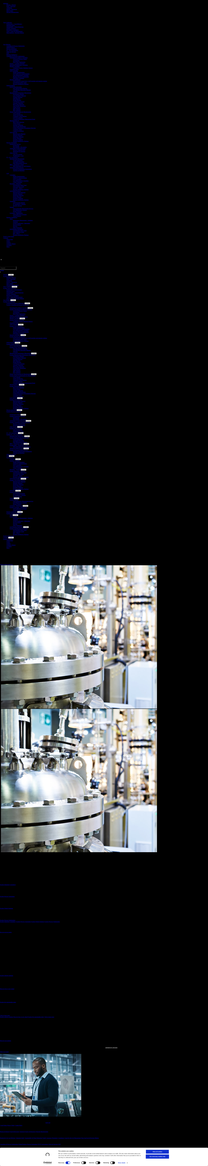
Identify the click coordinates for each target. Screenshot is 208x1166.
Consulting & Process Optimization (15, 46)
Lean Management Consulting (21, 75)
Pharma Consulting (15, 66)
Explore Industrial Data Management (19, 437)
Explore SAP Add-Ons (16, 399)
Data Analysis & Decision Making (90, 1138)
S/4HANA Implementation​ (20, 178)
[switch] (83, 1162)
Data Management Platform (20, 88)
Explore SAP (9, 457)
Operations (12, 201)
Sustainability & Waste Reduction (33, 1138)
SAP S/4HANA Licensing (20, 214)
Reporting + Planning (15, 183)
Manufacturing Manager (19, 134)
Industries (5, 3)
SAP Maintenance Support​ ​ (20, 210)
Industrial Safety (10, 25)
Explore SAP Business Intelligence (19, 528)
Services (15, 226)
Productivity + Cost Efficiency (14, 24)
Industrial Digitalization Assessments (22, 169)
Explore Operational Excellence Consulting (21, 309)
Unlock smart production (6, 564)
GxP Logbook (16, 113)
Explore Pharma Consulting (17, 320)
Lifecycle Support (17, 154)
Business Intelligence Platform (21, 84)
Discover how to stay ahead (7, 989)
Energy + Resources (11, 9)
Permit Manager (17, 100)
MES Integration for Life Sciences (22, 166)
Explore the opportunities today (8, 1002)
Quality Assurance (11, 28)
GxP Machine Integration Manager (22, 90)
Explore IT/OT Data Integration (18, 347)
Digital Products (10, 47)
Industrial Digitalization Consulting (19, 65)
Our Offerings (6, 44)
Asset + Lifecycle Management (14, 31)
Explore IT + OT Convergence (14, 434)
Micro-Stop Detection (18, 104)
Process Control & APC (19, 150)
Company (5, 238)
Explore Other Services (16, 428)
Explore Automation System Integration (20, 422)
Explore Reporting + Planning (17, 471)
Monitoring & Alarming (19, 151)
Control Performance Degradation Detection (24, 128)
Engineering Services (15, 144)
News (8, 246)
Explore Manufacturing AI (16, 386)
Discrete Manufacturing (12, 12)
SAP (7, 53)
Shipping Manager (18, 135)
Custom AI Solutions (18, 131)
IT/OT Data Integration (16, 87)
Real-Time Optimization (19, 62)
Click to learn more (5, 1015)
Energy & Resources (30, 1131)
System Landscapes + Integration (21, 223)
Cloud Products (17, 216)
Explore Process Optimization (7, 920)
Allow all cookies (157, 1151)
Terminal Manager (17, 97)
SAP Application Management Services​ (23, 208)
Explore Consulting (15, 460)
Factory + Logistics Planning (17, 63)
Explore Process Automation (13, 411)
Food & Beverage (14, 1131)
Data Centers (9, 10)
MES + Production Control (17, 164)
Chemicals (9, 8)
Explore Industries (8, 276)
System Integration (18, 160)
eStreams (15, 91)
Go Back (11, 274)
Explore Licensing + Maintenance (18, 507)
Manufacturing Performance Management (20, 93)
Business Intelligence (11, 54)
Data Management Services (20, 163)
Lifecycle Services (11, 52)
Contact (8, 242)
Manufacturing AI (14, 120)
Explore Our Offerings (9, 301)
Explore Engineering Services (17, 416)
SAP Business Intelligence (16, 229)
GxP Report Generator (19, 101)
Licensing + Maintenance (16, 213)
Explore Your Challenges (9, 288)
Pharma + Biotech (11, 5)
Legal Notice (3, 1125)
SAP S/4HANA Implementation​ (21, 74)
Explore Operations (15, 492)
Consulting (12, 175)
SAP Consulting (14, 71)
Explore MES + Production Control (19, 445)
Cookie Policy (18, 1125)
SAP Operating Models (19, 202)
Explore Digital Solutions (6, 908)
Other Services (13, 153)
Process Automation (11, 49)
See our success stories (6, 932)
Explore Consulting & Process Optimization (17, 305)
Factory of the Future (8, 236)
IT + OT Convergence (12, 50)
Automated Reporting (18, 161)
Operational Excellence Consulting (19, 57)
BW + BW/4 (16, 233)
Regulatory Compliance (12, 30)
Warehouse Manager (18, 137)
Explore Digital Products (12, 344)
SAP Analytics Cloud (18, 186)
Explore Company (8, 539)
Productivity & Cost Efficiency (8, 1138)
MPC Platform (16, 109)
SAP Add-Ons (13, 132)
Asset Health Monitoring (19, 106)
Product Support (17, 211)
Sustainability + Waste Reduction (14, 27)
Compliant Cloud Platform (20, 116)
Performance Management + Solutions (23, 220)
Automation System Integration (18, 148)
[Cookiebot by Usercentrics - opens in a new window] (47, 1163)
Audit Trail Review (18, 115)
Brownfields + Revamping (20, 147)
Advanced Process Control (20, 59)
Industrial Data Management (17, 159)
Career (8, 241)
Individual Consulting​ (18, 78)
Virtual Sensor (16, 107)
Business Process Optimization (21, 76)
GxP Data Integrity (18, 117)
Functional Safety (14, 69)
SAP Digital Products (15, 191)
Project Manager (17, 138)
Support (12, 207)
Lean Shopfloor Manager (19, 95)
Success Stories (17, 224)
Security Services (17, 205)
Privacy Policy (11, 1125)
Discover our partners (5, 1040)
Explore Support (14, 500)
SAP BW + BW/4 (17, 188)
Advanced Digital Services (16, 167)
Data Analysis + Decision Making (15, 32)
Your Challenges (7, 22)
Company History (11, 244)
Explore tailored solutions (6, 975)
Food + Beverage (10, 6)
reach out (48, 1122)
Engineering (16, 145)
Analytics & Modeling (18, 170)
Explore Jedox (13, 516)
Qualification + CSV (18, 156)
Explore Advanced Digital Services (19, 450)
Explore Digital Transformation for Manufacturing (22, 375)
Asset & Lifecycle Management (73, 1138)
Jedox (11, 219)
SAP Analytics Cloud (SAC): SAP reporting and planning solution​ (30, 81)
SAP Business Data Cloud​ (19, 82)
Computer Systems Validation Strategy (23, 68)
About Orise (9, 239)
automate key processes (111, 1047)
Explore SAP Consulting (16, 326)
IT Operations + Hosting (19, 204)
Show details (121, 1162)
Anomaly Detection (18, 103)
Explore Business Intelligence (17, 336)
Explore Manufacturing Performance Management (23, 355)
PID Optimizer (17, 110)
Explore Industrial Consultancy (8, 884)
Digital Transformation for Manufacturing (20, 112)
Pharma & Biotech (5, 1131)
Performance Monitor (18, 94)
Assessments (16, 60)
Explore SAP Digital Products (17, 480)
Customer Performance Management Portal (24, 119)
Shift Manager (16, 98)
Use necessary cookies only (157, 1156)
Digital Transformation (19, 72)
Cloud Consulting (17, 182)
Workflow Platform (18, 139)
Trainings (15, 222)
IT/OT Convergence (43, 1144)
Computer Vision (17, 129)
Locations (9, 245)
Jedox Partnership (17, 227)
